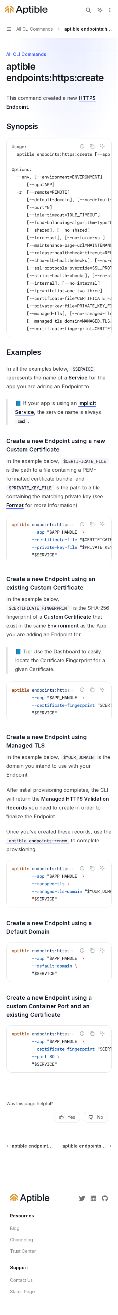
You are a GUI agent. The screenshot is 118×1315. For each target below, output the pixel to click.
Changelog (21, 1239)
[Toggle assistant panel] (100, 10)
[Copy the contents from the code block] (92, 146)
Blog (15, 1228)
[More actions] (110, 10)
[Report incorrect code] (82, 146)
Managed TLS (25, 745)
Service (78, 377)
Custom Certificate (32, 449)
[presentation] (59, 237)
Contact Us (21, 1280)
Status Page (22, 1291)
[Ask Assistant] (102, 146)
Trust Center (23, 1251)
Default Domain (28, 931)
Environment (63, 625)
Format (15, 505)
